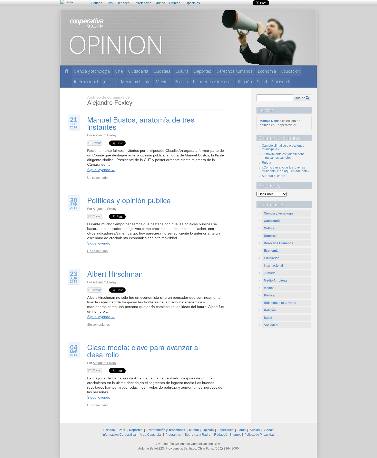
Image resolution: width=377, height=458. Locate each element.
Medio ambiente (136, 82)
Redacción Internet (227, 434)
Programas (173, 434)
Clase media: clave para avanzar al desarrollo (143, 350)
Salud (262, 82)
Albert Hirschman (115, 273)
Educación (290, 71)
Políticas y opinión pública (129, 200)
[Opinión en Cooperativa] (188, 37)
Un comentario (97, 177)
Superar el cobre (273, 176)
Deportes (123, 3)
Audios (255, 430)
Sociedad (280, 82)
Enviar (97, 142)
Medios (163, 82)
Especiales (192, 3)
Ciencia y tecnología (92, 71)
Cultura (181, 71)
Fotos (241, 430)
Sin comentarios (98, 324)
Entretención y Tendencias (165, 430)
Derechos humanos (234, 71)
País (109, 3)
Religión (245, 82)
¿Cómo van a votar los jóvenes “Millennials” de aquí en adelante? (286, 169)
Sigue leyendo (101, 170)
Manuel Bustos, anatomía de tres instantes (140, 123)
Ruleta (266, 162)
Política (181, 82)
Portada (96, 3)
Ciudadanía (138, 71)
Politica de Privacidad (259, 434)
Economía (267, 71)
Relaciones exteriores (213, 82)
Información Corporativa (119, 434)
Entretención (142, 3)
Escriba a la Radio (197, 434)
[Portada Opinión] (66, 71)
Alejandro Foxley (104, 135)
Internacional (86, 82)
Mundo (160, 3)
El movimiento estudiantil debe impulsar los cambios (283, 156)
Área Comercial (151, 434)
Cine (119, 71)
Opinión (174, 3)
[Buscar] (302, 98)
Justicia (109, 82)
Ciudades (161, 71)
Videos (269, 430)
